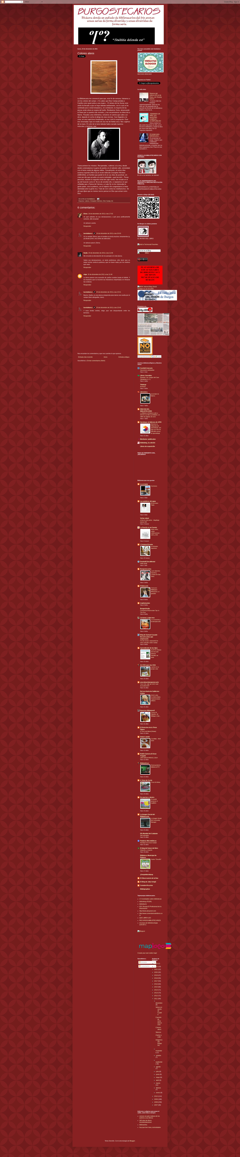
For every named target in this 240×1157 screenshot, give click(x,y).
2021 (156, 969)
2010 (156, 1096)
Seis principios (144, 835)
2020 (156, 972)
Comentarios (145, 966)
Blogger (132, 1141)
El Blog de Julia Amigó (148, 882)
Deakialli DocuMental (147, 562)
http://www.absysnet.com (147, 911)
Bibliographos (145, 889)
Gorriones (154, 486)
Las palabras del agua (148, 501)
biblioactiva (143, 1125)
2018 (156, 978)
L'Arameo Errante (146, 544)
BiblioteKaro (144, 763)
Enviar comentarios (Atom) (96, 361)
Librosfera (144, 392)
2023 (156, 963)
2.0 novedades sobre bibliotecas (150, 899)
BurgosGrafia (145, 608)
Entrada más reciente (85, 357)
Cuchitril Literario (146, 368)
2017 (156, 981)
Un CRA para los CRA (148, 665)
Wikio (147, 253)
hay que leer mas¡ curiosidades (150, 1127)
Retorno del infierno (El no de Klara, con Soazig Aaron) (156, 96)
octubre (158, 1055)
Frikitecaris (144, 586)
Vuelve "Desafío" (156, 859)
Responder (87, 226)
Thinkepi (143, 385)
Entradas (143, 962)
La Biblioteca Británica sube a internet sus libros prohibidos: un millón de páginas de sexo (150, 415)
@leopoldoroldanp (146, 874)
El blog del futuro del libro (149, 848)
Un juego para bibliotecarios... (155, 135)
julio (157, 1071)
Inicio (105, 357)
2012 (156, 996)
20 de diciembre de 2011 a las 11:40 (100, 274)
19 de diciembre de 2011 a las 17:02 (100, 214)
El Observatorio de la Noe (149, 878)
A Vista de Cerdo (146, 780)
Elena (86, 214)
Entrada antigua (123, 357)
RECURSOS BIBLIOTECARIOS (150, 920)
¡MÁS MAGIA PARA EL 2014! (149, 757)
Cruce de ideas (155, 782)
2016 (156, 984)
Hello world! (143, 563)
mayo (158, 1077)
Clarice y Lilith (159, 1036)
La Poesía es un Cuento (148, 527)
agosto (158, 1067)
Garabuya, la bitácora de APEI (150, 422)
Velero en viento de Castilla (159, 1010)
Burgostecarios (145, 569)
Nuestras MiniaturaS (147, 710)
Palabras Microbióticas (148, 841)
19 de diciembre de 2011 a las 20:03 (108, 233)
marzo (158, 1083)
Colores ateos (158, 1028)
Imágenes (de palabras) (159, 1042)
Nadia (86, 253)
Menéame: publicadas (148, 439)
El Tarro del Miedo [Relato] (148, 731)
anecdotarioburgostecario (149, 682)
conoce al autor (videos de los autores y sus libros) (149, 1117)
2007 (156, 1105)
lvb (112, 201)
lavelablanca (91, 199)
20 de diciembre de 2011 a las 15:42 (108, 307)
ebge (85, 274)
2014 (156, 990)
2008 (156, 1102)
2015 (156, 987)
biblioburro (143, 904)
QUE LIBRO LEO (145, 918)
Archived (143, 386)
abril (157, 1080)
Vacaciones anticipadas (147, 370)
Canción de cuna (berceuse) (159, 1021)
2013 (156, 993)
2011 (156, 999)
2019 (156, 975)
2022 (156, 966)
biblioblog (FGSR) (145, 901)
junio (158, 1074)
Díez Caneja (106, 201)
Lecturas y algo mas (147, 618)
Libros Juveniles (146, 375)
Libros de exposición (147, 446)
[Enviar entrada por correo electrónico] (97, 199)
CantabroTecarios (146, 885)
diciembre (159, 1003)
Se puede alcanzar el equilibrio (154, 801)
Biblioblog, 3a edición (147, 443)
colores (87, 201)
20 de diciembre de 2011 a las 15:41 (108, 292)
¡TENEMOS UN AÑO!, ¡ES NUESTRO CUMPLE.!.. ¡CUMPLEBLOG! (155, 117)
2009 (156, 1099)
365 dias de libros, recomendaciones (145, 1121)
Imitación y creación (146, 850)
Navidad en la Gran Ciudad (148, 842)
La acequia (144, 484)
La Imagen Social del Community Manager (156, 820)
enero (158, 1093)
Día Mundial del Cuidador (149, 833)
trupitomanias (145, 603)
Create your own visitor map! (147, 953)
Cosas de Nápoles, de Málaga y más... (156, 714)
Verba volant (144, 518)
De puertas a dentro (147, 797)
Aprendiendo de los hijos (149, 648)
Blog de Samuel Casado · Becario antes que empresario (149, 637)
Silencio (158, 1032)
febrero (158, 1088)
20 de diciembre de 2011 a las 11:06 (100, 253)
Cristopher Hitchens (96, 201)
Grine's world (145, 737)
